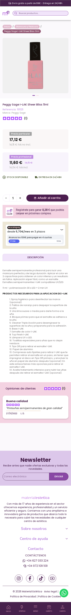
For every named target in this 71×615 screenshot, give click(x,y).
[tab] (35, 257)
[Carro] (49, 607)
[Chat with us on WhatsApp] (64, 593)
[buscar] (15, 13)
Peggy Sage (19, 112)
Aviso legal (50, 591)
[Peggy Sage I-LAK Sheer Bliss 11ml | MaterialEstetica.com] (35, 65)
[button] (33, 95)
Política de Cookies (49, 596)
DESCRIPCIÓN (35, 257)
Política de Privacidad (23, 596)
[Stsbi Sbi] (19, 578)
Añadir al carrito (49, 198)
